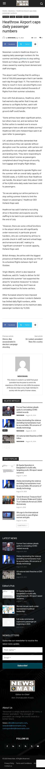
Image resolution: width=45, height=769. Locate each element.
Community (6, 415)
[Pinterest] (19, 746)
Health (26, 17)
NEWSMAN (11, 38)
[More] (35, 44)
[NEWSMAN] (4, 37)
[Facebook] (7, 746)
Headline (19, 17)
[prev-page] (4, 447)
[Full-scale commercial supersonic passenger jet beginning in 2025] (8, 622)
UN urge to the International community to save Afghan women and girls (27, 515)
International (34, 17)
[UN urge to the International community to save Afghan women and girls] (8, 515)
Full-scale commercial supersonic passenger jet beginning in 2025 (26, 621)
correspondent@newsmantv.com (15, 728)
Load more (22, 525)
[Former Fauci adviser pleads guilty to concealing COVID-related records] (8, 410)
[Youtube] (37, 746)
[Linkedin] (13, 746)
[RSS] (25, 746)
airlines (23, 58)
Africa (5, 430)
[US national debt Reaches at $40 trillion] (8, 439)
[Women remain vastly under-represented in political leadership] (8, 609)
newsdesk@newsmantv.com (14, 725)
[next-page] (8, 447)
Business (11, 11)
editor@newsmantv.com (17, 723)
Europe (12, 17)
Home (4, 11)
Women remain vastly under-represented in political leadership (27, 608)
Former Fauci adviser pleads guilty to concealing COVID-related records (27, 409)
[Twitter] (31, 746)
